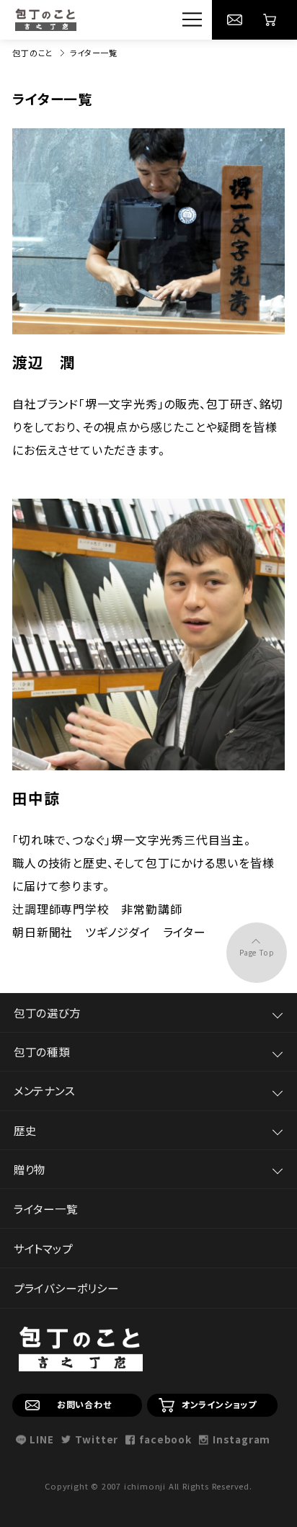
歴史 (25, 1130)
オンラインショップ (219, 1404)
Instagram (241, 1440)
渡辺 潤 (43, 362)
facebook (165, 1440)
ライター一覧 (46, 1208)
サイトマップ (43, 1248)
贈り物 (29, 1169)
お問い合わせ (84, 1404)
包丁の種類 (42, 1051)
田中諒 (35, 798)
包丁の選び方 (47, 1012)
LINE (41, 1440)
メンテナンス (44, 1090)
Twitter (96, 1440)
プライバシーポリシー (66, 1288)
